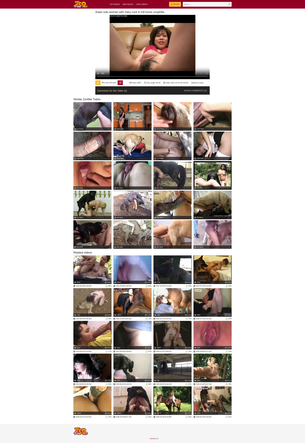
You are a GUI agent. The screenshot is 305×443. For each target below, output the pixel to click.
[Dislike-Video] (120, 82)
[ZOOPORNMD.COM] (80, 4)
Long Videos (141, 4)
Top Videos (115, 4)
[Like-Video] (98, 82)
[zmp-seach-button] (229, 4)
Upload (176, 4)
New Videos (128, 4)
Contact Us (154, 438)
